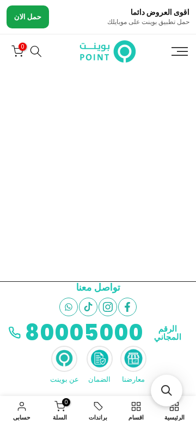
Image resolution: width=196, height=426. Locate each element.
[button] (166, 390)
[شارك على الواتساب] (68, 307)
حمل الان (27, 16)
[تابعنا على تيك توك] (88, 307)
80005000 (84, 333)
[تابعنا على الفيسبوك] (127, 307)
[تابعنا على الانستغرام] (108, 307)
